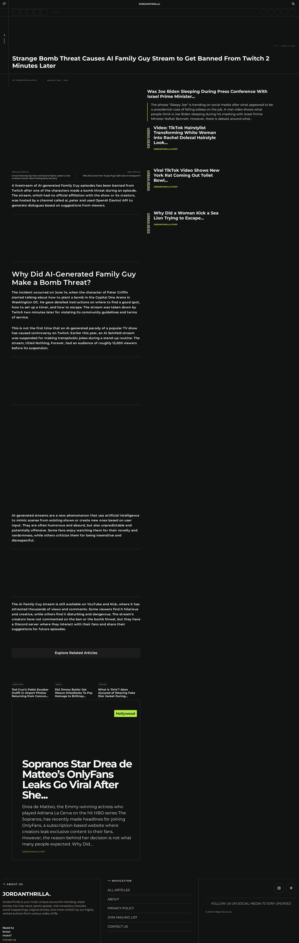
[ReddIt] (76, 642)
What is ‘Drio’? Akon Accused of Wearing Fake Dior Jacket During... (116, 693)
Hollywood (125, 713)
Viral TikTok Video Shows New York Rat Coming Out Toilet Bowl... (186, 175)
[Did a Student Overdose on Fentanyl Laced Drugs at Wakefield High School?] (44, 12)
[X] (51, 642)
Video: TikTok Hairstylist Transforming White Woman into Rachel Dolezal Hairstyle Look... (185, 135)
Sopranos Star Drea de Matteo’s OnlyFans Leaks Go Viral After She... (77, 779)
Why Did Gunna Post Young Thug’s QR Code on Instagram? (111, 175)
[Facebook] (43, 642)
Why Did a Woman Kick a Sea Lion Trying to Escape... (186, 215)
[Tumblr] (84, 642)
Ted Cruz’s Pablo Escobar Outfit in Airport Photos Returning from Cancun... (30, 693)
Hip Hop (102, 684)
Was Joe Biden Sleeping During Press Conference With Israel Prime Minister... (207, 94)
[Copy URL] (108, 642)
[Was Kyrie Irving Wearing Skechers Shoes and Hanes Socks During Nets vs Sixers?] (285, 12)
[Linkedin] (67, 642)
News (4, 41)
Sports (58, 684)
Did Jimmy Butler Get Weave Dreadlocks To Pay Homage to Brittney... (74, 693)
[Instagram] (279, 888)
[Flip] (100, 642)
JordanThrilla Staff (26, 80)
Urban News (18, 684)
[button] (293, 4)
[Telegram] (92, 642)
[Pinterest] (59, 642)
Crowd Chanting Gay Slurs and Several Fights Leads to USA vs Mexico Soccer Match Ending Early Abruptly (41, 177)
